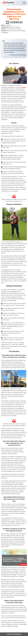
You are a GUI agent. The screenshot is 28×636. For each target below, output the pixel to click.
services (23, 87)
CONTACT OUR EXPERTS (14, 634)
